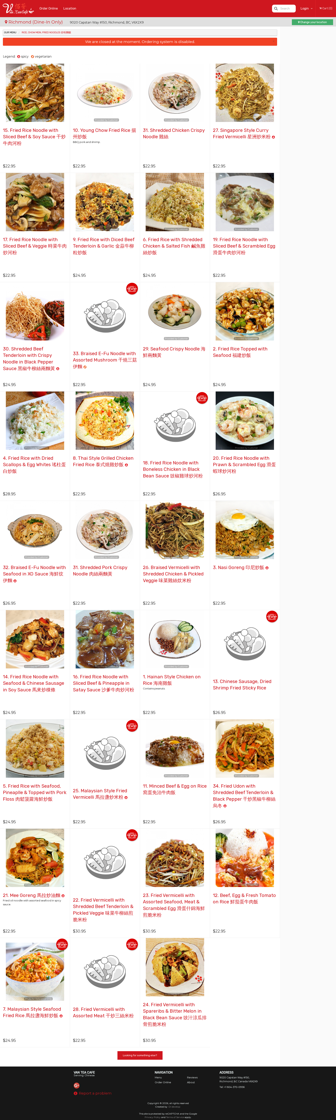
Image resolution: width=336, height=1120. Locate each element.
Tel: (232, 1087)
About (191, 1082)
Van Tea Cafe (84, 1072)
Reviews (192, 1077)
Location (69, 8)
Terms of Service (175, 1117)
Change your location (313, 22)
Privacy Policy (153, 1117)
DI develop (174, 1106)
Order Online (48, 8)
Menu (158, 1077)
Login (305, 8)
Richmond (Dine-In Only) (35, 22)
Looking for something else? (140, 1055)
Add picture (132, 288)
